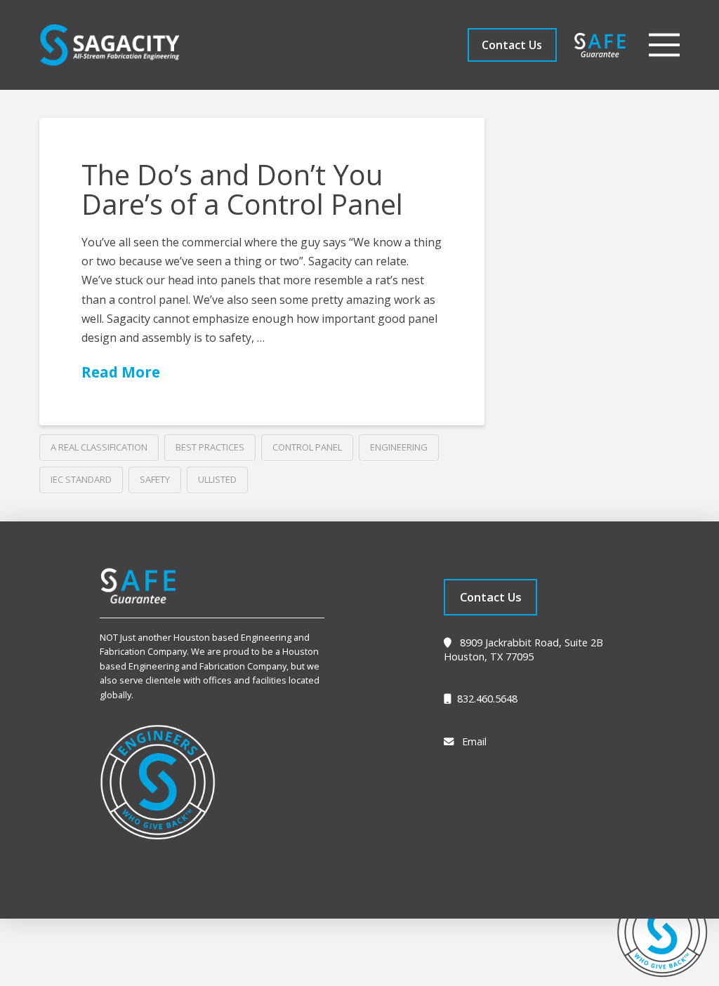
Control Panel (307, 447)
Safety (155, 479)
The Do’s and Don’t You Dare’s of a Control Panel (242, 189)
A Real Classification (99, 447)
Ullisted (217, 479)
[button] (664, 45)
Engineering (399, 447)
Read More (120, 372)
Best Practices (210, 447)
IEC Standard (81, 479)
